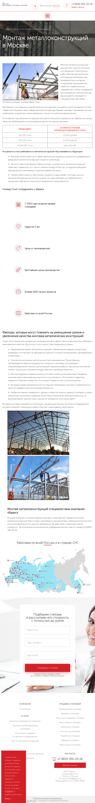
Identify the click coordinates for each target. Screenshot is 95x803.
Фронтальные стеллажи (70, 722)
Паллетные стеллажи (70, 736)
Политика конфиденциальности (47, 798)
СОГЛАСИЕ (9, 791)
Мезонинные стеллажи (70, 745)
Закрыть (7, 798)
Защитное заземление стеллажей (25, 721)
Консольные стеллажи (70, 731)
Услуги (17, 29)
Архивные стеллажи (70, 713)
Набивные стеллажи (70, 740)
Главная (9, 29)
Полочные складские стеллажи (70, 718)
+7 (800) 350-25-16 (82, 3)
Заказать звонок (77, 7)
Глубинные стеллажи (70, 727)
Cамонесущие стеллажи (70, 709)
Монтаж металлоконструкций (25, 741)
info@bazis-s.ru (74, 778)
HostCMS (70, 787)
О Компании (25, 709)
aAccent (33, 800)
